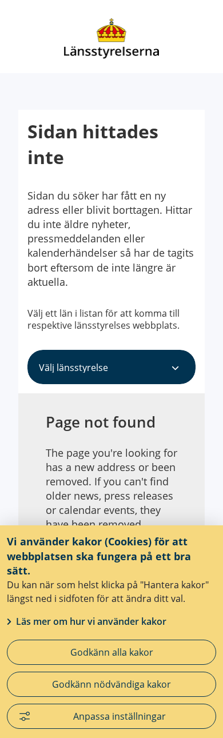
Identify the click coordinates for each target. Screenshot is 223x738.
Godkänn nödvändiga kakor (111, 684)
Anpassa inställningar (119, 716)
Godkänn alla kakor (111, 652)
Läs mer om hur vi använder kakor (91, 621)
